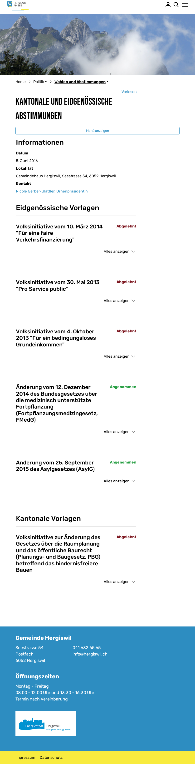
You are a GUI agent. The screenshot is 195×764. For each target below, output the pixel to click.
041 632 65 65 (87, 647)
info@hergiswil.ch (90, 654)
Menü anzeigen (97, 131)
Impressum (25, 757)
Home (20, 81)
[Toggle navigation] (183, 5)
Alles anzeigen (117, 251)
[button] (40, 82)
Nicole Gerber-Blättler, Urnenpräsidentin (52, 191)
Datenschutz (51, 757)
